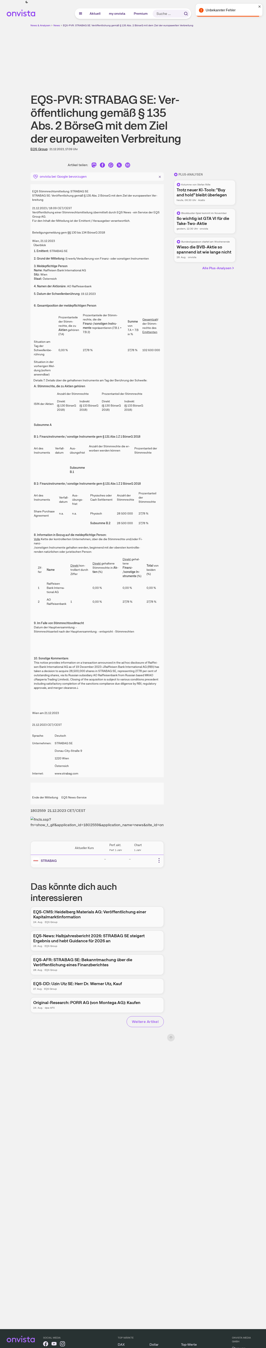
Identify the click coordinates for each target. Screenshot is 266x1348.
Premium (141, 13)
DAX (121, 1344)
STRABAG (49, 860)
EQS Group (39, 149)
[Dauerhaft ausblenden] (159, 176)
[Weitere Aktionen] (159, 860)
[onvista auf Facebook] (45, 1344)
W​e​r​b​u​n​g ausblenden (169, 57)
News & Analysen (40, 25)
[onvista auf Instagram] (62, 1344)
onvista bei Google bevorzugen (63, 176)
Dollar (154, 1344)
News (56, 25)
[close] (259, 6)
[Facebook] (102, 166)
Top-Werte (189, 1344)
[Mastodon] (94, 166)
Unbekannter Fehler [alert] (221, 10)
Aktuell (95, 13)
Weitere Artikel (145, 1021)
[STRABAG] (36, 860)
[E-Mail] (127, 166)
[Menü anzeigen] (80, 13)
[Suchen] (185, 13)
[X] (119, 166)
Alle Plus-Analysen (216, 268)
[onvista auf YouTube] (54, 1344)
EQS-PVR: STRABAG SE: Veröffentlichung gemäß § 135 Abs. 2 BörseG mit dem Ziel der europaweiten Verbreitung (128, 25)
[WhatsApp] (110, 166)
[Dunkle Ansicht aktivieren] (26, 2)
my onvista (117, 13)
